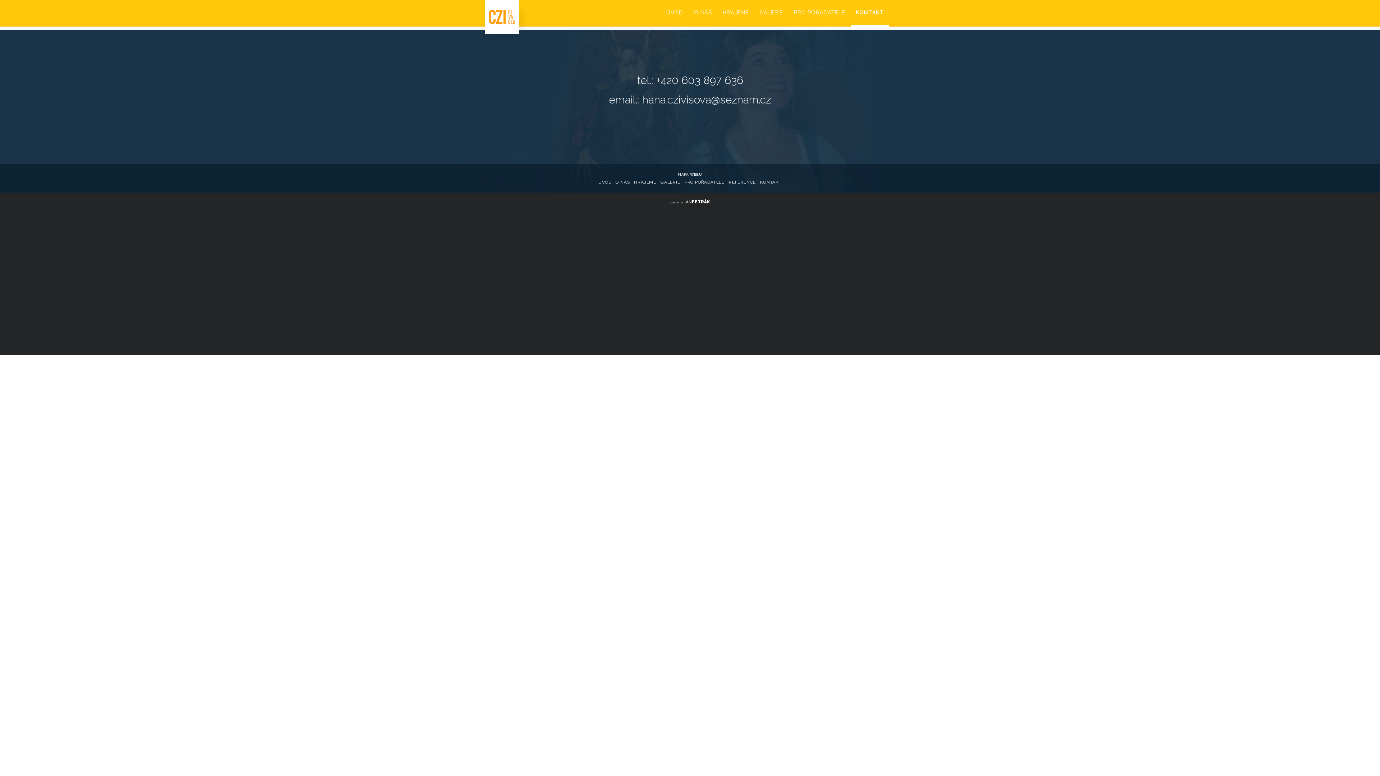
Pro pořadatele (704, 182)
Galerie (670, 182)
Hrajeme (645, 182)
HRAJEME (736, 12)
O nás (623, 182)
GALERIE (771, 12)
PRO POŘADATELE (819, 12)
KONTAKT (870, 12)
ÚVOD (674, 12)
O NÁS (703, 12)
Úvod (604, 182)
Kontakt (771, 182)
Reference (742, 182)
